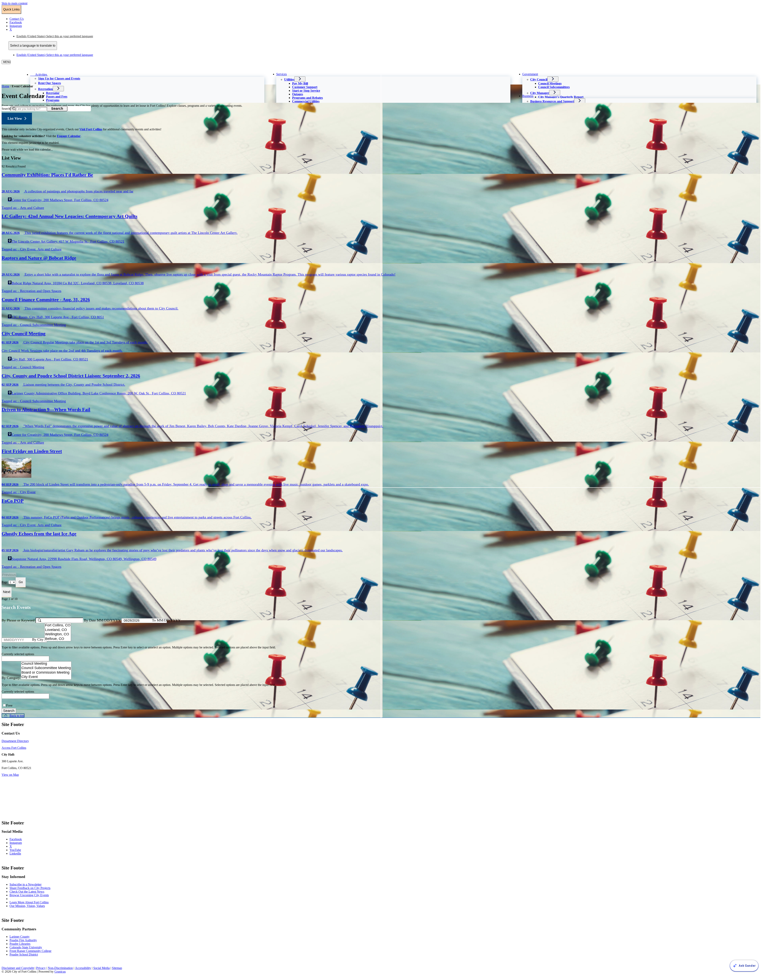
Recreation (45, 89)
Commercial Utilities (305, 101)
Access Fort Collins (14, 747)
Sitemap (117, 968)
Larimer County (20, 936)
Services (281, 74)
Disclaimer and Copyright (18, 968)
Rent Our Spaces (49, 83)
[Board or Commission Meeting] (46, 672)
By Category (11, 678)
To (166, 620)
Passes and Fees (56, 96)
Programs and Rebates (307, 97)
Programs (52, 100)
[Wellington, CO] (58, 634)
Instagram (19, 842)
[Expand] (53, 74)
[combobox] (33, 45)
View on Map (10, 774)
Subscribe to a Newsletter (25, 884)
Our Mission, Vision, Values (27, 906)
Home (5, 86)
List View (15, 118)
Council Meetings (550, 83)
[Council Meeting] (46, 664)
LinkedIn (19, 853)
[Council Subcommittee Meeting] (46, 668)
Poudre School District (24, 954)
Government (530, 74)
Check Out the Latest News (27, 891)
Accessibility (83, 968)
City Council (538, 79)
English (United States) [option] (54, 55)
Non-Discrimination (60, 968)
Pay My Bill (300, 83)
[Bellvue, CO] (58, 639)
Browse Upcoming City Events (29, 895)
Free (9, 705)
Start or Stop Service (306, 90)
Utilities (289, 79)
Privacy (41, 968)
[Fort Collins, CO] (58, 625)
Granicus (60, 971)
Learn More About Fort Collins (29, 902)
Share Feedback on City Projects (30, 888)
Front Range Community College (30, 951)
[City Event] (46, 677)
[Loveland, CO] (58, 630)
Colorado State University (26, 947)
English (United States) (54, 36)
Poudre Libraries (20, 943)
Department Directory (15, 741)
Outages (297, 94)
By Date (102, 620)
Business (527, 96)
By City (38, 639)
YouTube (19, 850)
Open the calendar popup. (170, 620)
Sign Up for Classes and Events (59, 78)
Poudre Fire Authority (23, 940)
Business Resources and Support (552, 101)
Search (6, 108)
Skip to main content (14, 3)
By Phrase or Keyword (19, 620)
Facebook (19, 839)
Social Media (101, 968)
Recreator (53, 93)
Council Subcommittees (554, 87)
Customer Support (304, 87)
